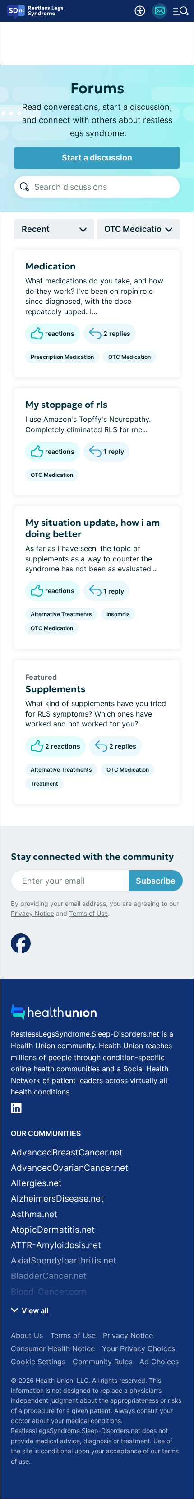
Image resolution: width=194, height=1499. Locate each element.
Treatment (44, 783)
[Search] (24, 187)
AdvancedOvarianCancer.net (69, 1168)
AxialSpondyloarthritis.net (63, 1260)
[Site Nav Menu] (181, 11)
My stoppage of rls (66, 404)
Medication (50, 266)
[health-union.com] (54, 1014)
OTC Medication (129, 357)
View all (34, 1310)
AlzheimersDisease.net (57, 1198)
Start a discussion (97, 157)
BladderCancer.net (49, 1276)
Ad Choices (159, 1361)
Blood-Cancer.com (49, 1292)
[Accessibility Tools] (140, 11)
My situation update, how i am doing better (92, 528)
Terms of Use (88, 913)
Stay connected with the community (92, 857)
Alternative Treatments (61, 614)
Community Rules (102, 1361)
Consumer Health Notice (53, 1348)
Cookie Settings (38, 1361)
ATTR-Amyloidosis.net (56, 1245)
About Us (27, 1335)
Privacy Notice (32, 913)
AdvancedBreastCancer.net (67, 1152)
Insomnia (118, 614)
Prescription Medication (62, 357)
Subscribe (156, 881)
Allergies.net (36, 1183)
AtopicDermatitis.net (53, 1230)
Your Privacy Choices (138, 1348)
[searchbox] (107, 187)
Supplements (55, 689)
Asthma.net (34, 1214)
